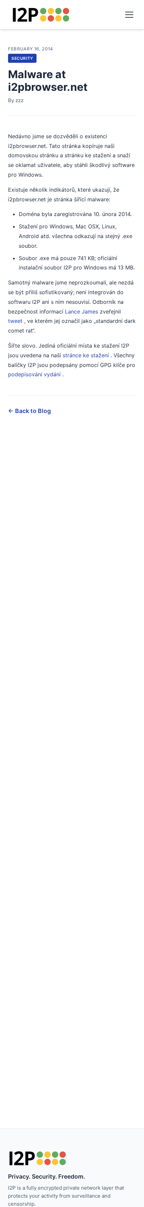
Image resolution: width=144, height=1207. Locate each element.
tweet (15, 321)
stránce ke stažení (86, 355)
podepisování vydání (34, 374)
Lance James (81, 311)
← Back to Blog (29, 410)
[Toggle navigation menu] (129, 15)
